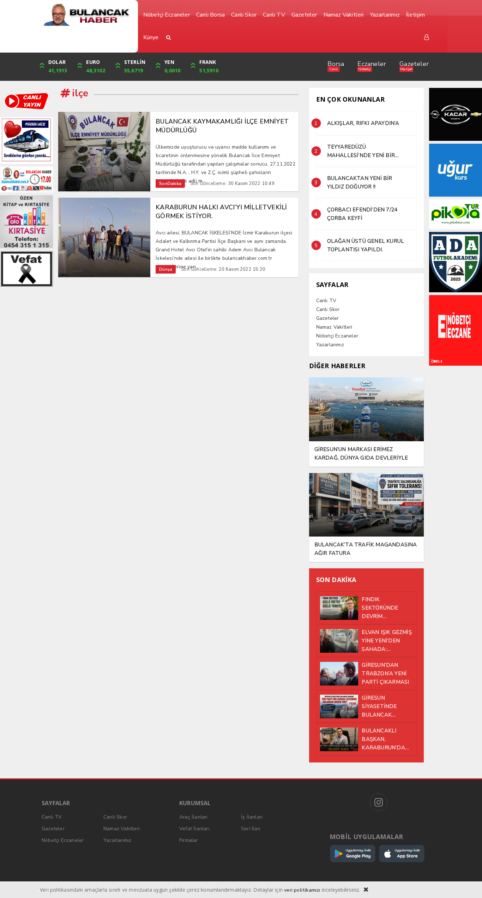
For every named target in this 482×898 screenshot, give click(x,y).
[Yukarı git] (468, 884)
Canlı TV (326, 300)
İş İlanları (252, 817)
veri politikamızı (302, 890)
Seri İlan (250, 828)
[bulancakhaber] (86, 14)
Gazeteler (414, 64)
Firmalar (188, 840)
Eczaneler (371, 64)
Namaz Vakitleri (334, 327)
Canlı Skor (328, 309)
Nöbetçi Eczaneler (337, 336)
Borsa (335, 64)
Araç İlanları (193, 817)
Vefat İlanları (194, 828)
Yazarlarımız (330, 344)
